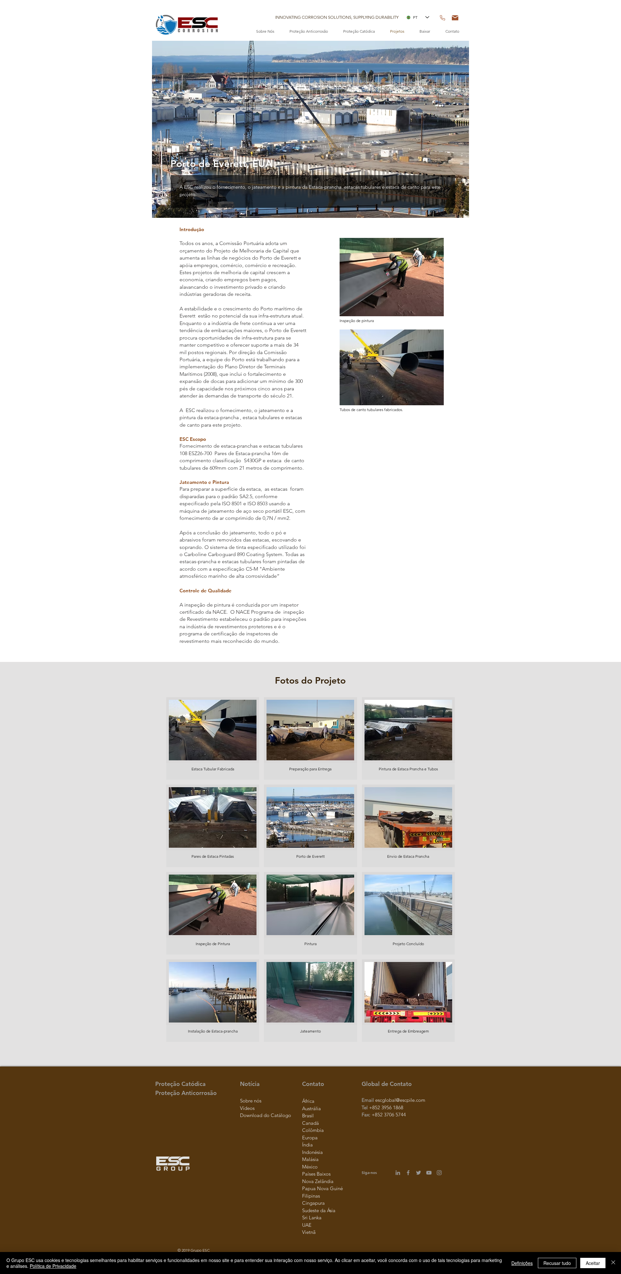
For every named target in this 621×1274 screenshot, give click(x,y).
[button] (336, 17)
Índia (307, 1145)
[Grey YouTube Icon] (429, 1172)
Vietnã (309, 1232)
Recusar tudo (557, 1263)
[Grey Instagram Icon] (439, 1172)
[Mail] (455, 18)
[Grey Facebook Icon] (408, 1172)
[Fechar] (613, 1263)
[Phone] (442, 17)
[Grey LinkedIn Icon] (398, 1172)
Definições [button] (522, 1263)
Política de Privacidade (53, 1266)
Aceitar (593, 1263)
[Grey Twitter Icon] (418, 1172)
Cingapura (313, 1203)
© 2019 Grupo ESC (194, 1250)
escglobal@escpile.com (400, 1100)
